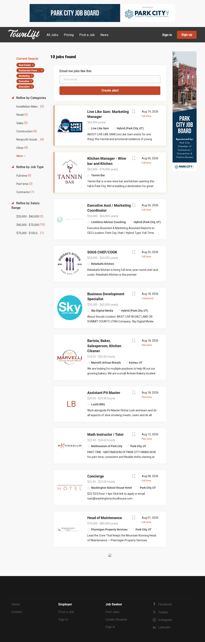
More (19, 156)
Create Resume (116, 619)
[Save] (134, 112)
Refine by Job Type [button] (29, 167)
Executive (24, 81)
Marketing (24, 76)
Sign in (167, 35)
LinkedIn (164, 627)
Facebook (165, 604)
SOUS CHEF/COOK (102, 252)
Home (15, 604)
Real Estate (25, 65)
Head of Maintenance (104, 518)
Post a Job (66, 612)
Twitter (163, 612)
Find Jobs (113, 612)
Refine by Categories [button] (30, 98)
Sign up (186, 35)
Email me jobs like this (75, 71)
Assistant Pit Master (103, 393)
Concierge (95, 476)
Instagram (165, 620)
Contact (16, 612)
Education (24, 86)
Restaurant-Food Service (31, 70)
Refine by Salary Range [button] (25, 205)
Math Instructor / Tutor (105, 434)
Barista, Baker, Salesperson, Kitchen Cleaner (104, 346)
